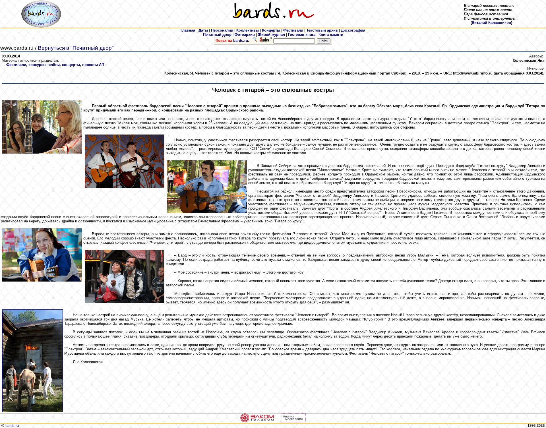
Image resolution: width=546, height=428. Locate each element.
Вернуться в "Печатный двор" (76, 48)
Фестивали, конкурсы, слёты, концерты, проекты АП (55, 65)
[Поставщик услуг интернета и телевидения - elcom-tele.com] (257, 421)
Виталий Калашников (491, 22)
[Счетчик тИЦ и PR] (293, 421)
